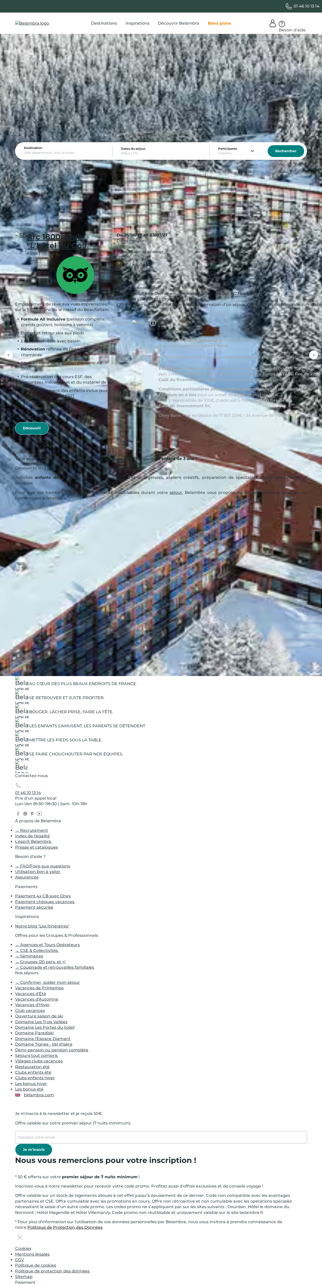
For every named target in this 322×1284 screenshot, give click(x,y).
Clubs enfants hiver (35, 1077)
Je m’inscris (34, 1149)
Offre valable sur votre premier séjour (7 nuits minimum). (73, 1123)
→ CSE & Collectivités (37, 950)
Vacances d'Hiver (32, 1004)
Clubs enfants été (33, 1072)
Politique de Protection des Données (65, 1227)
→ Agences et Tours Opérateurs (47, 944)
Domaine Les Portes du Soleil (44, 1027)
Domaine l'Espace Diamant (43, 1038)
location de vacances (95, 458)
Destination (33, 148)
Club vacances (30, 1010)
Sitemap (23, 1276)
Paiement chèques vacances (45, 901)
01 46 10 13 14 (28, 792)
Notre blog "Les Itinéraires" (42, 926)
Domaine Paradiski (34, 1033)
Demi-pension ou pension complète (51, 1050)
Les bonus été (29, 1089)
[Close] (126, 276)
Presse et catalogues (36, 847)
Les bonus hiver (31, 1083)
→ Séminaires (29, 956)
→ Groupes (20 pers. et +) (40, 961)
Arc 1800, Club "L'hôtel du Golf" (59, 241)
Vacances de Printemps (39, 988)
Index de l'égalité (32, 836)
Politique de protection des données (52, 1271)
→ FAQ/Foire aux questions (42, 866)
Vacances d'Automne (36, 999)
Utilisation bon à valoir (38, 871)
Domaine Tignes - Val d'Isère (43, 1044)
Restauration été (32, 1066)
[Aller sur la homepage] (21, 768)
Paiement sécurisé (34, 907)
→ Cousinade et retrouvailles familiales (54, 967)
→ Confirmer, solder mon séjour (47, 982)
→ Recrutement (31, 830)
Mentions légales (32, 1254)
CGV (19, 1259)
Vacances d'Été (30, 993)
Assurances (26, 877)
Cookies (23, 1248)
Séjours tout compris (36, 1055)
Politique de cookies (35, 1265)
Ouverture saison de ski (39, 1016)
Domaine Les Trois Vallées (41, 1021)
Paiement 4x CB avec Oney (43, 896)
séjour (176, 492)
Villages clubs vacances (39, 1061)
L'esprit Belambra (33, 841)
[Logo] (32, 23)
